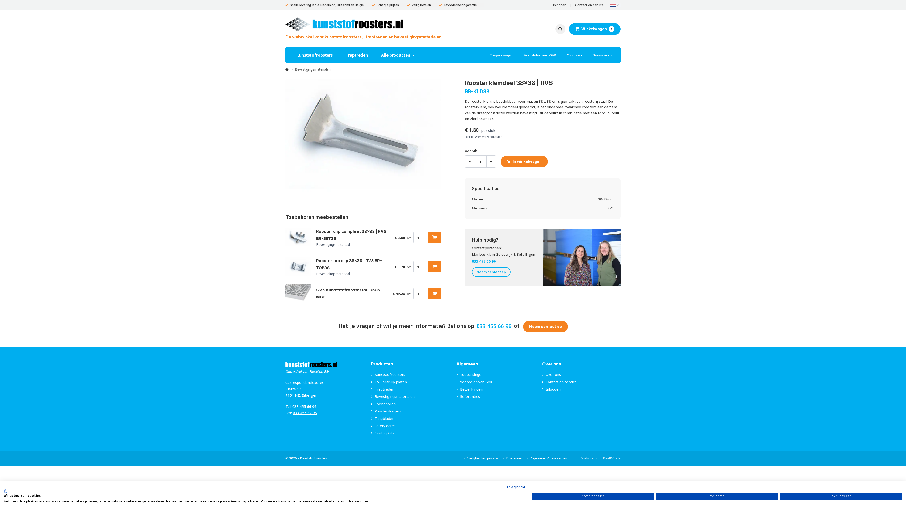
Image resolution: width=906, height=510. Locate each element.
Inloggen (559, 5)
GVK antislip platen (391, 381)
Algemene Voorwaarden (548, 458)
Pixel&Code (612, 458)
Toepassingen (501, 55)
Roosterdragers (388, 411)
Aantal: (471, 150)
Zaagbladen (384, 418)
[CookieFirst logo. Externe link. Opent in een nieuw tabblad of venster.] (5, 491)
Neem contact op (491, 272)
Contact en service (589, 5)
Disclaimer (514, 458)
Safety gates (385, 425)
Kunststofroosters (314, 55)
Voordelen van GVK (540, 55)
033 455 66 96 (484, 261)
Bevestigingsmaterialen (395, 396)
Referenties (470, 396)
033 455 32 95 (305, 412)
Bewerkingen (604, 55)
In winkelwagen (527, 161)
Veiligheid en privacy (482, 458)
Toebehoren (385, 403)
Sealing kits (384, 433)
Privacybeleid (516, 487)
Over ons (574, 55)
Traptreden (357, 55)
